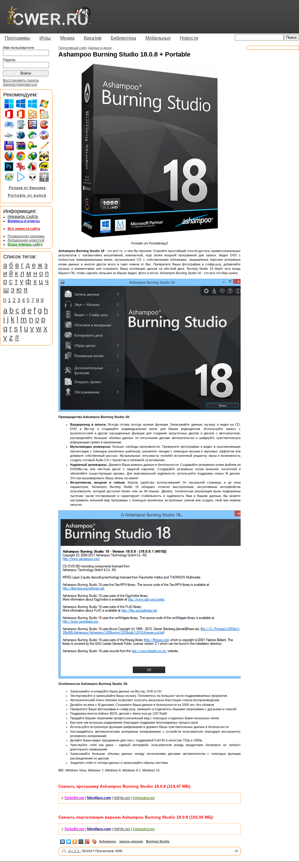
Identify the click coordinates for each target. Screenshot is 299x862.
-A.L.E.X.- (74, 851)
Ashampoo (107, 841)
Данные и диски (100, 48)
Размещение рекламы (26, 236)
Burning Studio (158, 841)
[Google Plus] (87, 841)
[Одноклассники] (75, 841)
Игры (45, 38)
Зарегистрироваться (20, 84)
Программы (17, 38)
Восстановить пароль (21, 80)
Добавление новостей (26, 240)
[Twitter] (69, 841)
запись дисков (131, 841)
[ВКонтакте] (63, 841)
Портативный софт (72, 48)
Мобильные (158, 38)
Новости (189, 38)
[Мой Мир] (81, 841)
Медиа (67, 38)
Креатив (93, 38)
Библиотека (123, 38)
